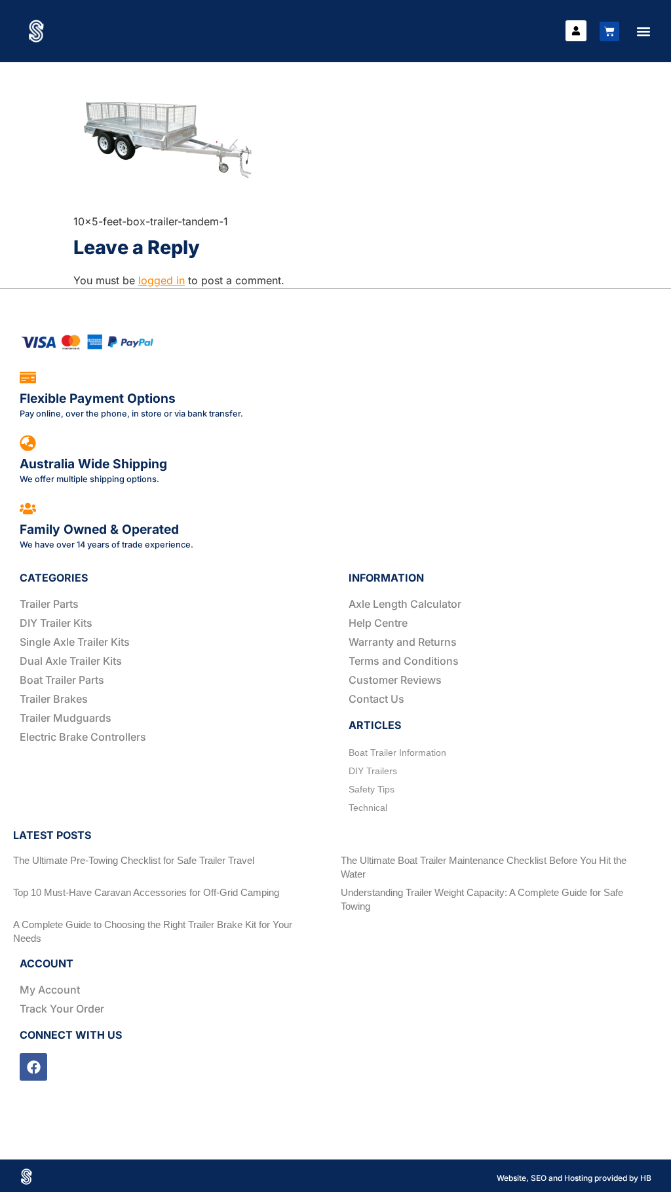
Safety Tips (371, 789)
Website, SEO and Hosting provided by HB (574, 1178)
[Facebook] (33, 1067)
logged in (161, 280)
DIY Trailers (373, 771)
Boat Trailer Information (397, 752)
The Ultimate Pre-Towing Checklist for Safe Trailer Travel (133, 860)
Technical (368, 807)
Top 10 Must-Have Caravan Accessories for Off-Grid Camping (146, 892)
